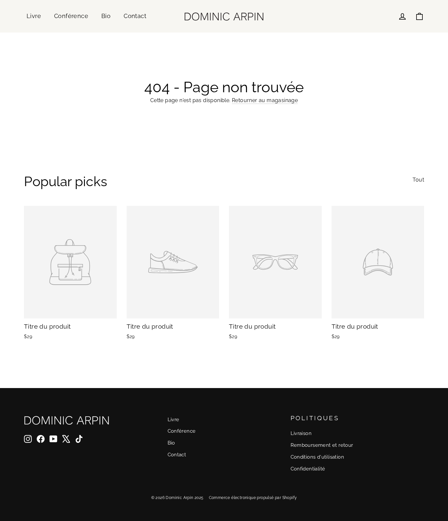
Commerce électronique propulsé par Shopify (253, 497)
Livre (34, 15)
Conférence (71, 15)
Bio (106, 15)
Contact (135, 15)
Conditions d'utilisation (317, 457)
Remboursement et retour (322, 445)
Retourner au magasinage (265, 100)
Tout (418, 180)
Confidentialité (308, 468)
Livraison (301, 433)
